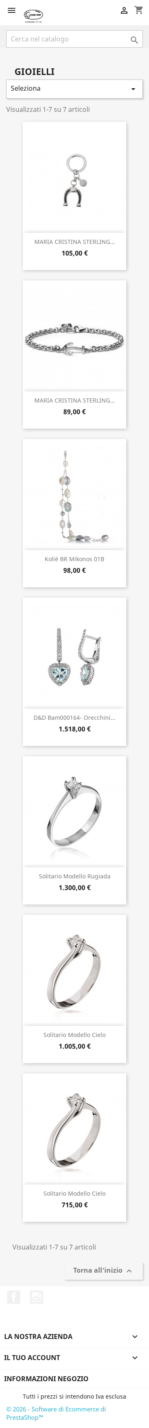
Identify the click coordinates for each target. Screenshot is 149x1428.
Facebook (13, 1297)
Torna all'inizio (103, 1271)
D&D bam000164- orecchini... (74, 717)
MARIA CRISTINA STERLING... (74, 242)
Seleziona (74, 89)
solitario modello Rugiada (75, 876)
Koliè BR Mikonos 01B (74, 559)
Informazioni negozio (46, 1378)
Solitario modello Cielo (74, 1035)
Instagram (36, 1297)
